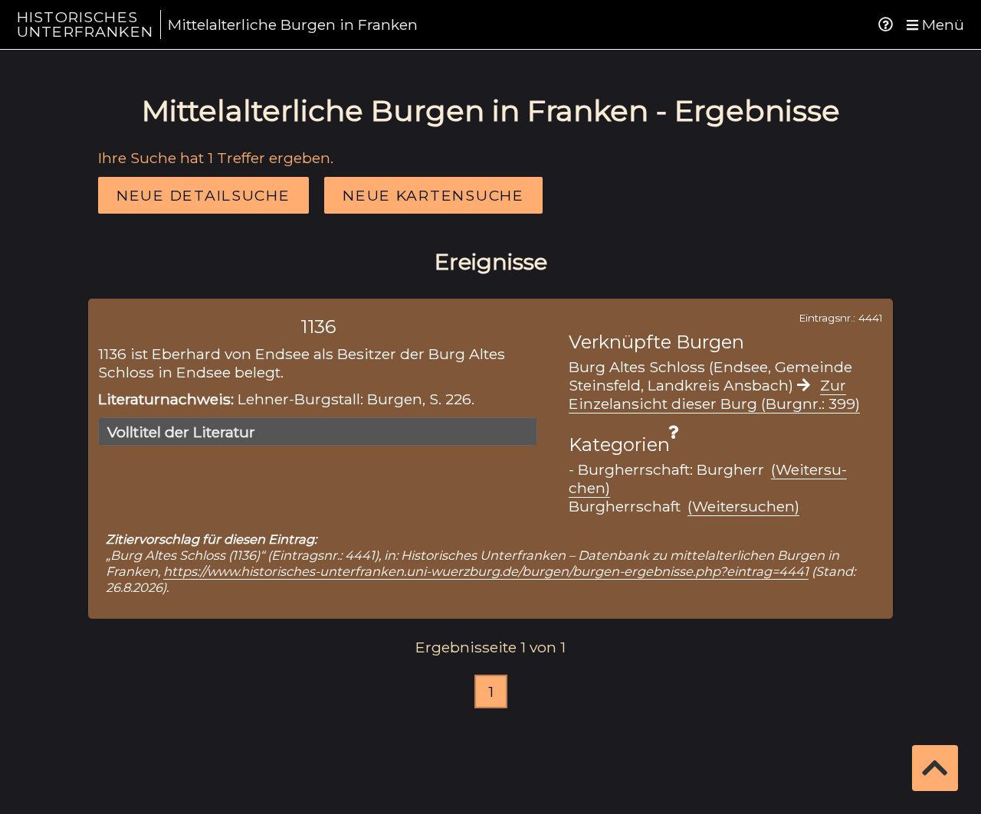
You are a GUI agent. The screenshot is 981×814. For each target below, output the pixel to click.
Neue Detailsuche (203, 195)
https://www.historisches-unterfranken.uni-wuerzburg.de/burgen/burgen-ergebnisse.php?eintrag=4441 (486, 571)
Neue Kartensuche (433, 195)
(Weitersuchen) (743, 506)
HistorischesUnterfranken (85, 24)
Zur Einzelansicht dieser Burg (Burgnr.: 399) (714, 394)
